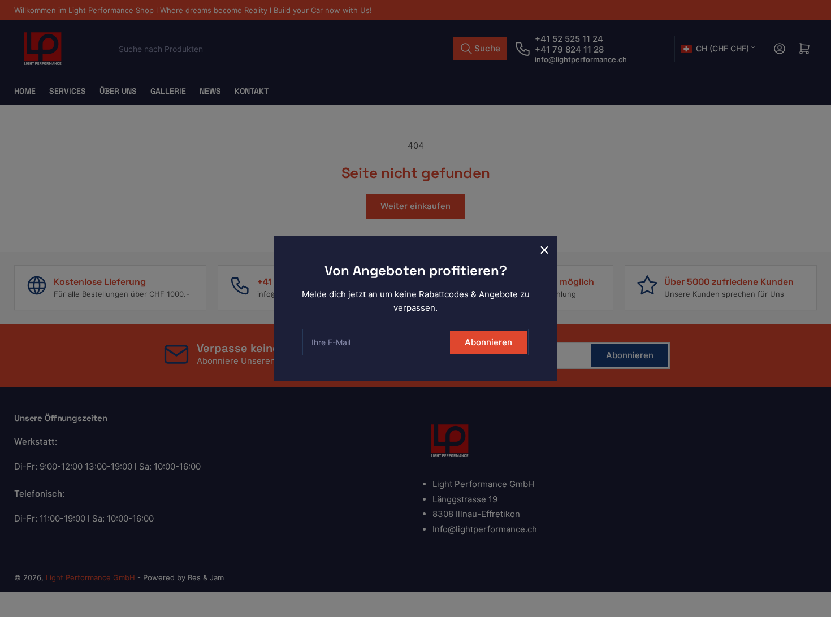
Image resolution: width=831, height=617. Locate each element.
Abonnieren (488, 342)
